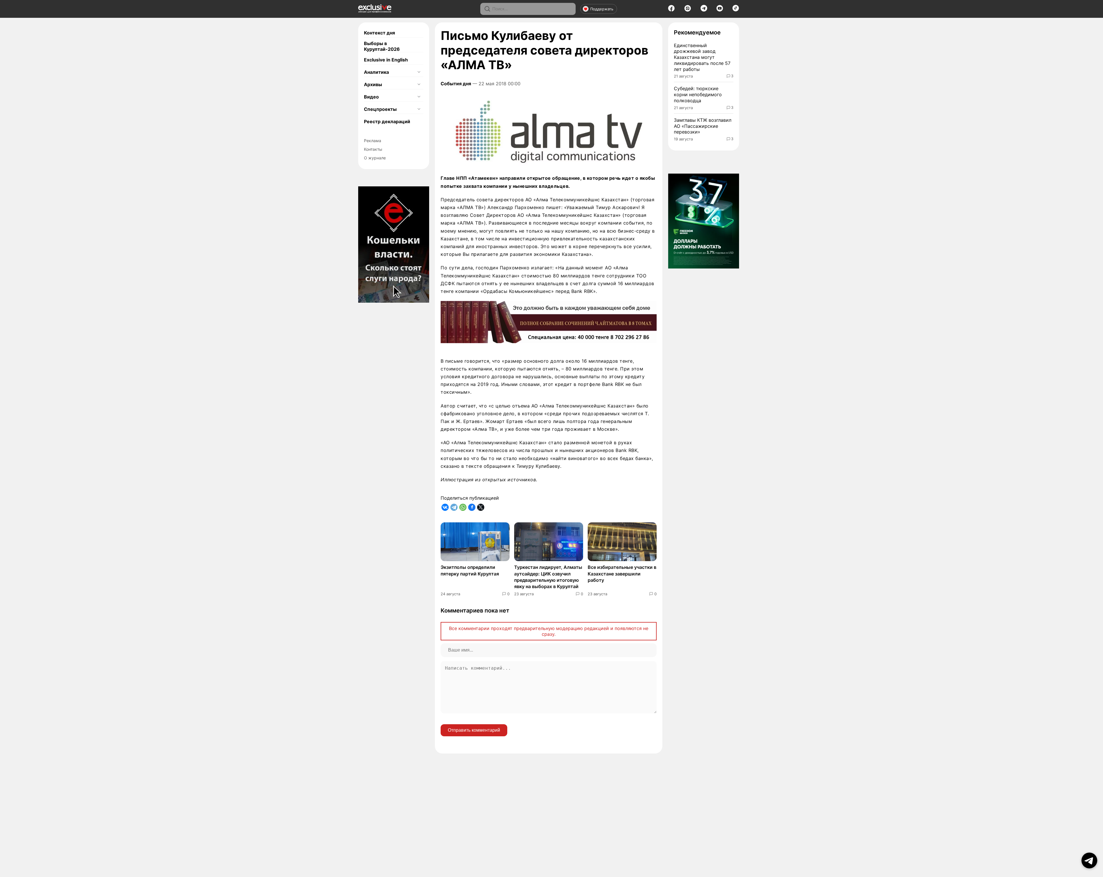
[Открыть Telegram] (1089, 860)
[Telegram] (704, 10)
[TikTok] (735, 10)
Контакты (373, 149)
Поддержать (601, 9)
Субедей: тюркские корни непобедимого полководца (698, 94)
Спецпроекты (380, 109)
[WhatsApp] (462, 507)
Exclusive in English (386, 60)
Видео (371, 97)
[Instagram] (687, 10)
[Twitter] (480, 507)
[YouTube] (719, 10)
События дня (456, 83)
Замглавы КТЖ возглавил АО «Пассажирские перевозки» (702, 126)
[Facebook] (671, 10)
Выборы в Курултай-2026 (382, 46)
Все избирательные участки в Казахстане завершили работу (622, 573)
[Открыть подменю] (418, 72)
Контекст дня (379, 33)
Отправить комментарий (474, 730)
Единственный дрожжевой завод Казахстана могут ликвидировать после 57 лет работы (702, 57)
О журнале (375, 157)
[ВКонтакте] (445, 507)
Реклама (372, 140)
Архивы (373, 84)
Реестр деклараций (387, 121)
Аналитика (376, 72)
